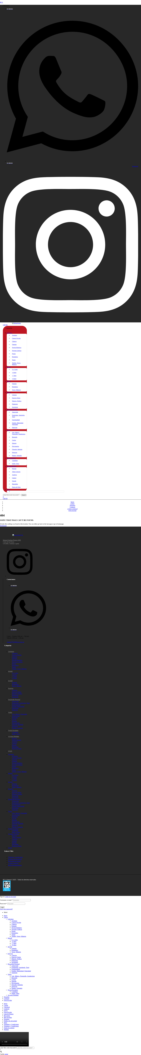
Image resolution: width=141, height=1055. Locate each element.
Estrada (14, 745)
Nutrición (15, 710)
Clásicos (14, 657)
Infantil (10, 671)
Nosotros (6, 997)
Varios (10, 712)
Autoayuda (15, 701)
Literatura (11, 651)
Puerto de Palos (16, 748)
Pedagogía (15, 695)
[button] (6, 5)
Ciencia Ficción (16, 655)
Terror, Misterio (16, 686)
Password (3, 903)
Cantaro (14, 743)
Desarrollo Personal (14, 699)
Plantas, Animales (17, 728)
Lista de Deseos (8, 1014)
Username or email (6, 900)
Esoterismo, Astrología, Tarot (21, 703)
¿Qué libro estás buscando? (8, 1048)
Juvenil (10, 681)
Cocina (14, 719)
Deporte (14, 721)
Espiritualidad (16, 705)
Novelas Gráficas (17, 662)
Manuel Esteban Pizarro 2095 (12, 540)
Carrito (6, 1005)
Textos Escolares (13, 730)
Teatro (14, 667)
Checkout (7, 1007)
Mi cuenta (7, 1016)
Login (2, 907)
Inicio (5, 915)
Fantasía (14, 658)
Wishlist (6, 1029)
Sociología (15, 697)
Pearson (14, 738)
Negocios (15, 726)
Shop (5, 1022)
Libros (6, 917)
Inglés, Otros (16, 734)
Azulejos (14, 742)
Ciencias (14, 690)
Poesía (14, 663)
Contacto (6, 998)
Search (24, 495)
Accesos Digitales (13, 736)
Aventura (15, 653)
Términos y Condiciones (11, 1024)
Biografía (15, 717)
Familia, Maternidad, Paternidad (18, 707)
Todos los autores (9, 1028)
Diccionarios (16, 723)
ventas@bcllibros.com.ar (15, 642)
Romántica (15, 665)
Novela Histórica (17, 660)
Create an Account (10, 897)
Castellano (15, 732)
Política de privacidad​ (10, 1021)
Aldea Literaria (16, 740)
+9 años (14, 678)
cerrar (6, 1054)
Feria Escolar (8, 1000)
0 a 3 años (15, 673)
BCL (1, 2)
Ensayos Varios (16, 692)
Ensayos (10, 688)
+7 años (14, 676)
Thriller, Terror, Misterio (19, 669)
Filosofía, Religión (17, 724)
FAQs (5, 1010)
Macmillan (15, 747)
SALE (10, 751)
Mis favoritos (8, 1017)
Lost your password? (6, 909)
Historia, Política (17, 693)
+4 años (14, 675)
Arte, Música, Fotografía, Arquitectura (23, 976)
